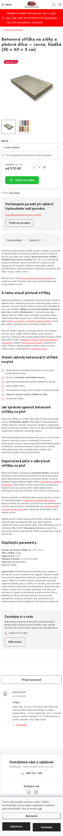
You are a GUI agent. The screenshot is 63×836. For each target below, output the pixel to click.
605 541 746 (34, 773)
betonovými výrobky (32, 342)
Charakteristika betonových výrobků (23, 214)
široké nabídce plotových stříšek (36, 278)
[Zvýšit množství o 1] (44, 167)
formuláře (50, 18)
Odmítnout (16, 826)
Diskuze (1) (34, 240)
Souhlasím (46, 827)
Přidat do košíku (24, 180)
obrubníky (7, 342)
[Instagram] (36, 792)
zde (40, 808)
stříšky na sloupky (15, 321)
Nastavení (31, 816)
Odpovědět (21, 724)
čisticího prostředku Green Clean (39, 500)
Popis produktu (14, 240)
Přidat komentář (31, 680)
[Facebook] (29, 792)
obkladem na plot (28, 339)
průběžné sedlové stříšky (38, 321)
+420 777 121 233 (18, 632)
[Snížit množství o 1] (34, 167)
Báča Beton (14, 192)
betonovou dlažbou (48, 339)
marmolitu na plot (38, 348)
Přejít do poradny (19, 223)
